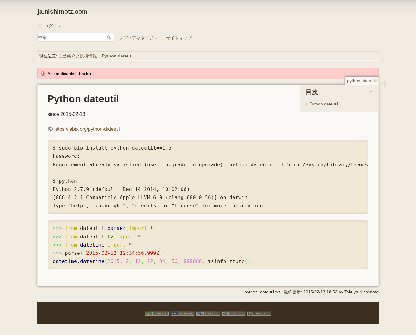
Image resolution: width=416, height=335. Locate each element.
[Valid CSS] (233, 313)
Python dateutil (118, 56)
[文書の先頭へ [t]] (385, 83)
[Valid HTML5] (208, 313)
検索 (109, 37)
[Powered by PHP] (182, 313)
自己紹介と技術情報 (77, 56)
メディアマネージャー (140, 38)
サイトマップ (179, 38)
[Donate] (157, 313)
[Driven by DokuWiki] (259, 313)
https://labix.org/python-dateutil (87, 129)
